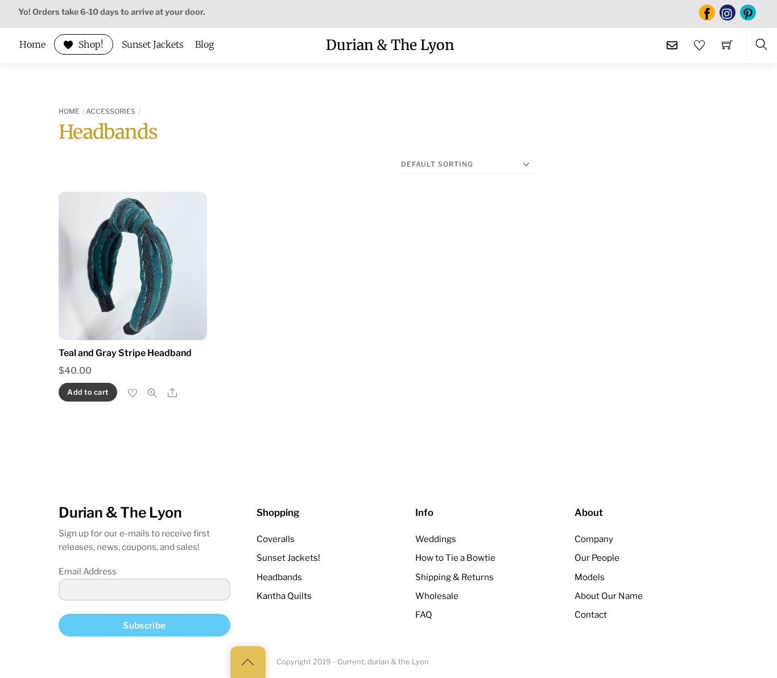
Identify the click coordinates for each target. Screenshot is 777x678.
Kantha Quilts (284, 595)
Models (590, 577)
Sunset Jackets (153, 44)
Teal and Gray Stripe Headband (125, 353)
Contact (591, 614)
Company (594, 539)
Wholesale (436, 595)
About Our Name (609, 595)
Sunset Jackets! (288, 557)
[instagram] (727, 12)
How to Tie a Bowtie (455, 557)
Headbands (279, 577)
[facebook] (707, 12)
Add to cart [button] (87, 392)
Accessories (110, 111)
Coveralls (276, 539)
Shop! (90, 44)
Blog (204, 44)
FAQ (423, 614)
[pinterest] (748, 12)
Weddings (435, 539)
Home (32, 44)
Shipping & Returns (454, 577)
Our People (597, 557)
